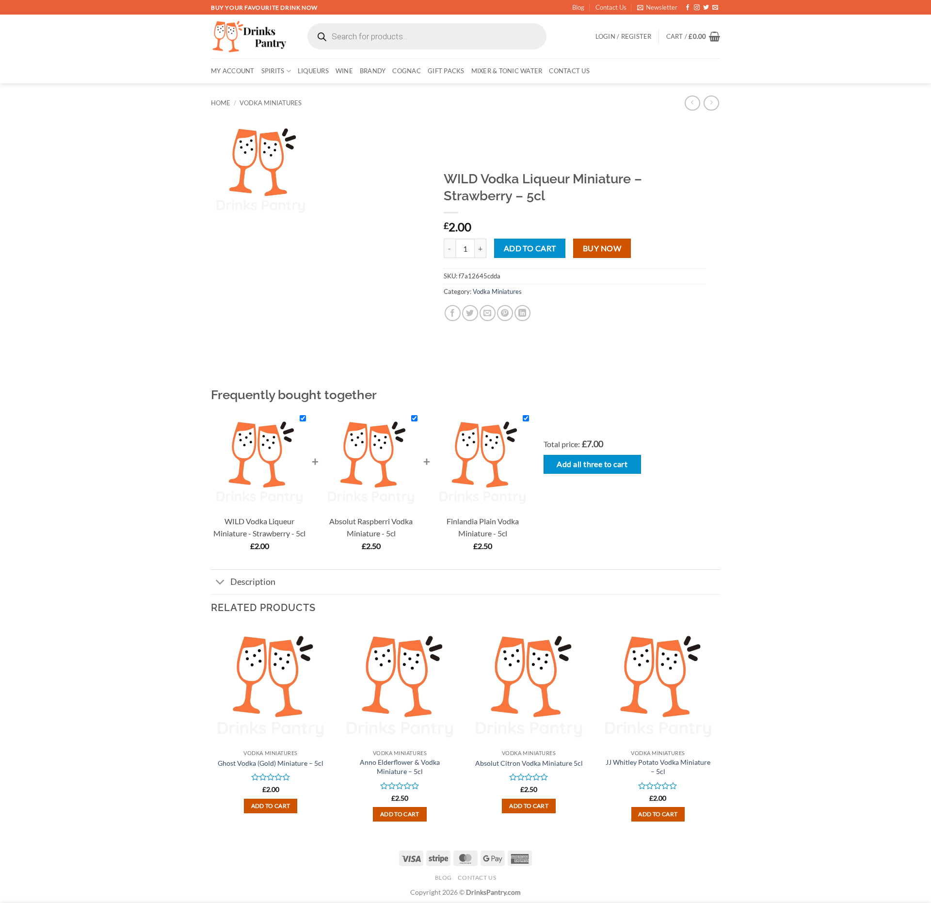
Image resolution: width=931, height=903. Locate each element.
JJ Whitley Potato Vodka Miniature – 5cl (658, 766)
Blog (578, 7)
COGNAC (406, 71)
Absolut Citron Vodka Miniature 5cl (529, 763)
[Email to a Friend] (488, 313)
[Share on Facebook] (453, 313)
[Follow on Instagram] (697, 7)
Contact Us (610, 7)
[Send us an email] (715, 7)
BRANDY (373, 71)
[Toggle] (220, 582)
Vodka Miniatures (271, 103)
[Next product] (692, 103)
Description (252, 582)
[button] (657, 7)
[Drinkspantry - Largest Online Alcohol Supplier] (249, 36)
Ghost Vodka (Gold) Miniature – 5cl (270, 763)
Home (220, 103)
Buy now (602, 248)
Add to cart (530, 248)
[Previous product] (711, 103)
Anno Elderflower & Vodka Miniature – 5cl (400, 766)
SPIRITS (273, 71)
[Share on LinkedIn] (522, 313)
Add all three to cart (592, 464)
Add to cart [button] (270, 806)
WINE (344, 71)
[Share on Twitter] (470, 313)
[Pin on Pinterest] (505, 313)
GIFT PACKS (446, 71)
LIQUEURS (313, 71)
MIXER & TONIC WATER (507, 71)
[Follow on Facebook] (687, 7)
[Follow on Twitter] (706, 7)
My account (233, 71)
